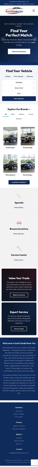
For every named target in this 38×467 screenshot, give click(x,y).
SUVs (12, 114)
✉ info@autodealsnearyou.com (19, 1)
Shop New (19, 411)
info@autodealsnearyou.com (19, 453)
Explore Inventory (19, 295)
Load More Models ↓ (19, 182)
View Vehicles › (19, 99)
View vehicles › (19, 234)
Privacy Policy (18, 462)
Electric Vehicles (19, 414)
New (8, 76)
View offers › (19, 208)
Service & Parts (19, 441)
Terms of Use (27, 462)
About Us (19, 444)
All (6, 114)
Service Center (19, 329)
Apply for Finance (19, 426)
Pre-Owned (18, 76)
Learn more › (19, 260)
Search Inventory (19, 51)
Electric (30, 76)
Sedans (21, 114)
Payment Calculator (19, 429)
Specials (19, 438)
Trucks (31, 114)
